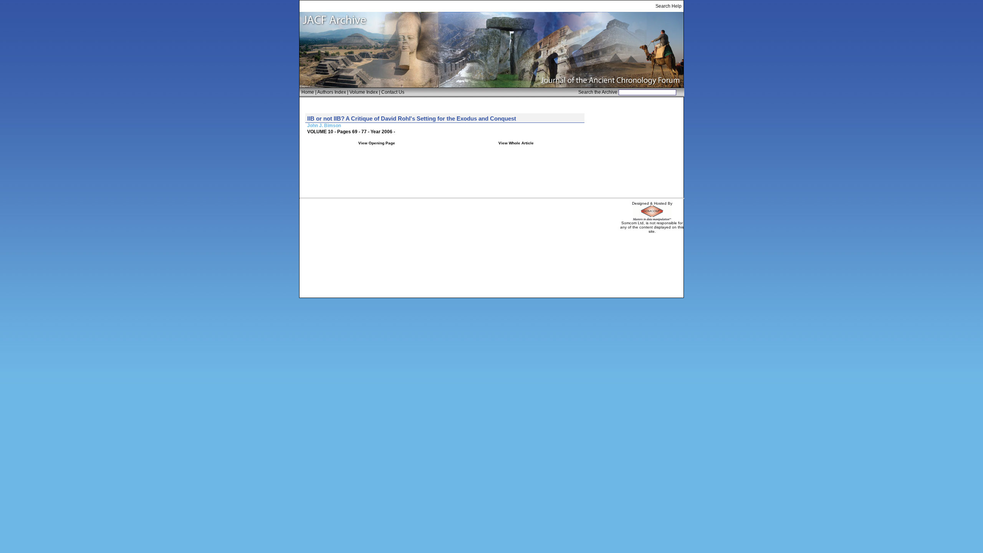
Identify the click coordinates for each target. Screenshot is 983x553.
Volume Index (363, 92)
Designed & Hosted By (652, 203)
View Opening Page (376, 143)
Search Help (668, 6)
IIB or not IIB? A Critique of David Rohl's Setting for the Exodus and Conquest (411, 118)
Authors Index (331, 92)
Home (307, 92)
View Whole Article (516, 143)
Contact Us (392, 92)
